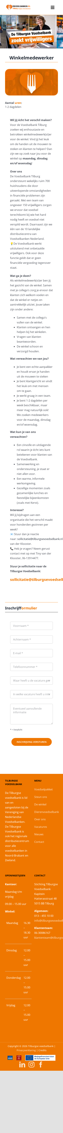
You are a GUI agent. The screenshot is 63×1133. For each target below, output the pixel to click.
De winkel (40, 804)
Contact (39, 842)
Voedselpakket (43, 789)
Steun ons (40, 797)
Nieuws (39, 834)
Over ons (40, 819)
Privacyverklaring (26, 1050)
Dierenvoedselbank (46, 812)
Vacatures (40, 827)
